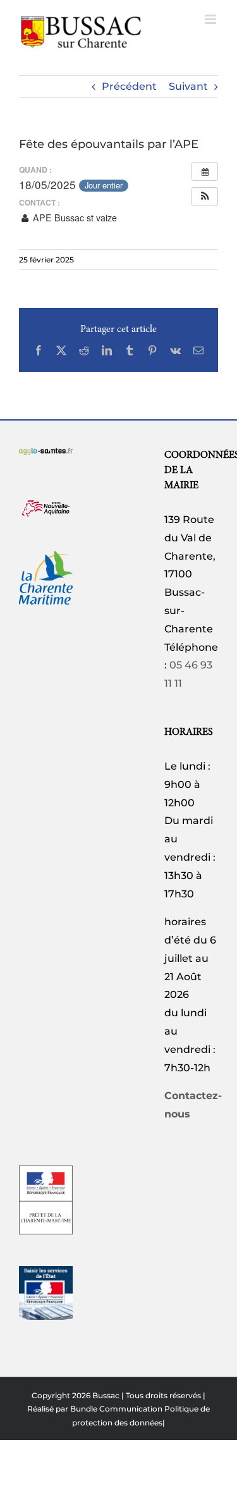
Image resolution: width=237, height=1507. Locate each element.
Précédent (129, 86)
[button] (204, 197)
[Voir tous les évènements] (204, 171)
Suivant (188, 86)
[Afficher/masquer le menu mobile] (211, 19)
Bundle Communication (116, 1408)
